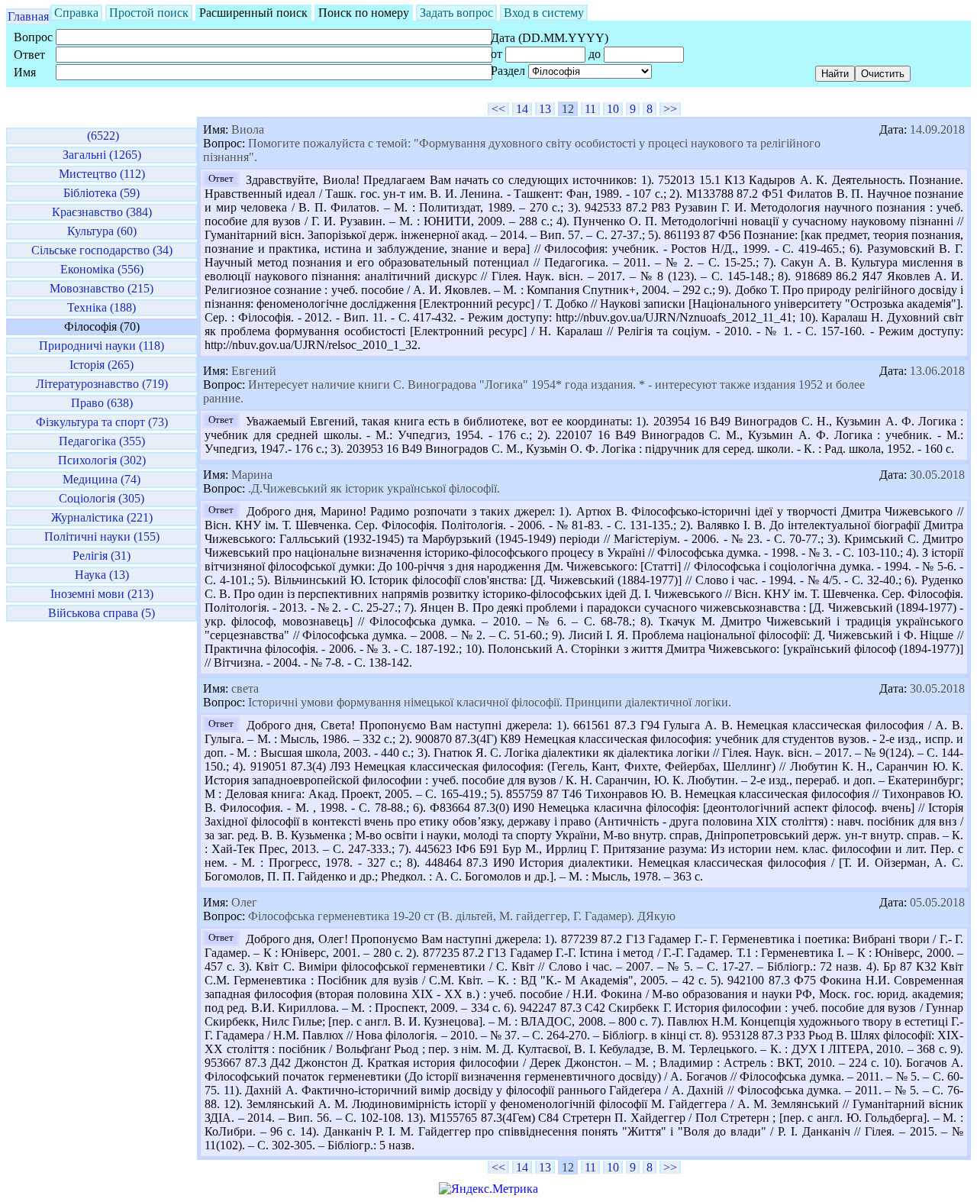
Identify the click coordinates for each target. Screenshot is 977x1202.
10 (613, 108)
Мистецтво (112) (102, 173)
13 (545, 108)
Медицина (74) (101, 479)
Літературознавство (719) (102, 383)
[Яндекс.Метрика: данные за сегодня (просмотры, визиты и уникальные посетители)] (488, 1189)
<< (498, 108)
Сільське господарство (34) (102, 250)
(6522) (101, 135)
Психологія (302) (102, 460)
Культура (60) (102, 231)
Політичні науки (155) (102, 536)
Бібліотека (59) (101, 192)
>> (670, 108)
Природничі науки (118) (101, 345)
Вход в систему (544, 12)
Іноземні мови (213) (101, 593)
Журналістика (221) (102, 517)
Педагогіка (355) (102, 441)
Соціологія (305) (101, 498)
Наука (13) (102, 574)
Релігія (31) (102, 555)
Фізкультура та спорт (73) (102, 421)
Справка (76, 12)
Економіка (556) (101, 269)
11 (590, 108)
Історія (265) (101, 364)
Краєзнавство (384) (102, 211)
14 (522, 108)
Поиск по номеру (363, 12)
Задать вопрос (456, 12)
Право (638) (102, 402)
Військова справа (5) (101, 612)
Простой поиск (149, 12)
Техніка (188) (101, 307)
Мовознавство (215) (101, 288)
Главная (28, 16)
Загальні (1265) (102, 154)
